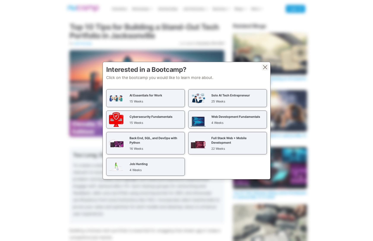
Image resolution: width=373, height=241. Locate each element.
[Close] (265, 67)
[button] (145, 98)
